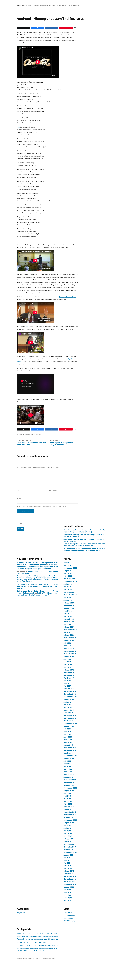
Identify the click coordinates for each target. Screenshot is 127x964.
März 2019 (68, 646)
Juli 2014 (67, 761)
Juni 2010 (67, 892)
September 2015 (70, 724)
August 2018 (69, 657)
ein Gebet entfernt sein (22, 936)
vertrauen (25, 950)
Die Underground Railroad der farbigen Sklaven (37, 587)
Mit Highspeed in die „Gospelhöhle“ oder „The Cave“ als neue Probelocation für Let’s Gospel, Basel (84, 549)
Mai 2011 (67, 863)
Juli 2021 (67, 624)
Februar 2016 (69, 710)
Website (19, 498)
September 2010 (70, 884)
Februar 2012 (69, 839)
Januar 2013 (68, 809)
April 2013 (68, 801)
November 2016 (70, 694)
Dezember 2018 (70, 651)
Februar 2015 (69, 742)
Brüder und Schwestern (33, 933)
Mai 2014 (67, 766)
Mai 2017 (67, 686)
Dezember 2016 (70, 691)
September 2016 (70, 697)
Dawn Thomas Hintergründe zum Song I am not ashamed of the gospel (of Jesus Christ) (85, 531)
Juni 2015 (67, 732)
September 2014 (70, 756)
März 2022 (68, 616)
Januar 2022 (69, 619)
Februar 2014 (69, 774)
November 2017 (70, 675)
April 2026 (68, 565)
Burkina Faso (40, 933)
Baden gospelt (22, 5)
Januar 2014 (68, 777)
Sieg (58, 945)
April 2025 (68, 573)
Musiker (35, 945)
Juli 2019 (67, 643)
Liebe (18, 127)
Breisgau (27, 933)
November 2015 (70, 718)
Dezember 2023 (70, 592)
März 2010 (68, 900)
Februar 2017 (69, 689)
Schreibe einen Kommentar (43, 23)
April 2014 (68, 769)
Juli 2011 (67, 858)
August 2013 (69, 791)
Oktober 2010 (69, 882)
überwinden (48, 950)
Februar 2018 (69, 670)
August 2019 (69, 640)
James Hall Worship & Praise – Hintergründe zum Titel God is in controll (84, 536)
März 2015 (68, 740)
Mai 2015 (67, 734)
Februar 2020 (69, 635)
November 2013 (70, 783)
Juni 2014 (67, 764)
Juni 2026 (68, 563)
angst (18, 933)
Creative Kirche (51, 933)
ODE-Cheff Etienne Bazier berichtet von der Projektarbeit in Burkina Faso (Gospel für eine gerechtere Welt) (38, 566)
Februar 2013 (69, 807)
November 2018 (70, 654)
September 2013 (70, 788)
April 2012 (68, 833)
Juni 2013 (67, 796)
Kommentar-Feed (71, 918)
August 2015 (69, 726)
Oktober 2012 (69, 817)
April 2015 (68, 737)
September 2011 (70, 852)
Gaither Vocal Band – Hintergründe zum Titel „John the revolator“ (37, 594)
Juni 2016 (67, 702)
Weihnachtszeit (31, 950)
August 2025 (69, 571)
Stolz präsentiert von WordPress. (32, 958)
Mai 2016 (67, 705)
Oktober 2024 (69, 579)
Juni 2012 (67, 828)
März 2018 (68, 667)
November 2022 (70, 606)
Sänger (28, 948)
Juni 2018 (67, 662)
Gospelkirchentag (25, 939)
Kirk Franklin (40, 942)
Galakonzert (40, 936)
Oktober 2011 (69, 850)
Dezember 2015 (70, 715)
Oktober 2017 (69, 678)
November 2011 (70, 847)
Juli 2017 (67, 681)
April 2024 (68, 589)
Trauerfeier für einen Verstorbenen (42, 948)
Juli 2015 (67, 729)
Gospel (47, 936)
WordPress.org (69, 921)
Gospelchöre (55, 936)
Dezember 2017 (70, 673)
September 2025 (70, 568)
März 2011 (68, 868)
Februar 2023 (69, 603)
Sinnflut (18, 948)
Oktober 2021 (69, 622)
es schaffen (31, 936)
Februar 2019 (69, 648)
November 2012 (70, 815)
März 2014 (68, 772)
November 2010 (70, 879)
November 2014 (70, 750)
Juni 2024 (68, 584)
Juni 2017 (67, 683)
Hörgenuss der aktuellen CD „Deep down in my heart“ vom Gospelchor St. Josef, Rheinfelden (37, 580)
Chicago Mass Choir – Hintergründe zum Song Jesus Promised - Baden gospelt (38, 577)
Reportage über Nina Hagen (67, 297)
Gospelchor (51, 936)
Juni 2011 (67, 860)
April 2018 (68, 665)
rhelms (20, 23)
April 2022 (68, 614)
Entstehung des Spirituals (48, 958)
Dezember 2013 (70, 780)
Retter (38, 945)
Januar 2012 (68, 841)
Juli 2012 (67, 825)
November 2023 (70, 595)
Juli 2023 (67, 598)
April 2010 (68, 898)
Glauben (44, 936)
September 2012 (70, 820)
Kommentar (20, 471)
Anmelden (68, 913)
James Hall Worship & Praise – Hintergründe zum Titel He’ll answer (84, 540)
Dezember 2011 (70, 844)
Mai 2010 (67, 895)
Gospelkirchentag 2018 (38, 939)
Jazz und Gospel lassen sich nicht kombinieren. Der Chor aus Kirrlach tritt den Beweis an (84, 545)
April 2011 (68, 866)
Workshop (36, 950)
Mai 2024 (67, 587)
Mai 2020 (67, 632)
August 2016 (69, 699)
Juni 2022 (68, 611)
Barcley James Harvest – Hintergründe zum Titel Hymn (37, 572)
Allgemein (21, 913)
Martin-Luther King (25, 945)
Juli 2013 (67, 793)
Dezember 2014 (70, 748)
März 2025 (68, 576)
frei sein (35, 936)
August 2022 (69, 608)
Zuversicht (42, 950)
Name (18, 490)
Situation (21, 948)
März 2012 (68, 836)
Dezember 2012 (70, 812)
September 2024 (70, 581)
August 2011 (69, 855)
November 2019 (70, 638)
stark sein (25, 948)
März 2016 (68, 707)
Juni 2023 (68, 600)
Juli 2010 (67, 890)
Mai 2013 (67, 799)
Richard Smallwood (45, 945)
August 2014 (69, 758)
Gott (27, 942)
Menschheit (31, 945)
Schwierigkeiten (54, 945)
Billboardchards (22, 933)
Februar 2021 (69, 627)
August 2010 (69, 887)
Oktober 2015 (69, 721)
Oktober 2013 (69, 785)
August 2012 (69, 823)
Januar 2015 (68, 745)
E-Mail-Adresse (52, 490)
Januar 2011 (68, 874)
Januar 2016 (68, 713)
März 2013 (68, 804)
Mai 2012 (67, 831)
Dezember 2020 (70, 630)
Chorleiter (44, 933)
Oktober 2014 (69, 753)
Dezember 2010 (70, 876)
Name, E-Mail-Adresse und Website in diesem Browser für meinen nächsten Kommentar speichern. (43, 506)
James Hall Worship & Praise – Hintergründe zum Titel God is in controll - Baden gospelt (37, 564)
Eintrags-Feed (69, 915)
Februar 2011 (69, 871)
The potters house (33, 948)
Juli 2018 (67, 659)
